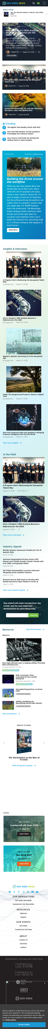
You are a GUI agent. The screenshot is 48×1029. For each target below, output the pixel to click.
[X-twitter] (14, 892)
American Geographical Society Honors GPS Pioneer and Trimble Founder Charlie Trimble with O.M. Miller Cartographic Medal (23, 561)
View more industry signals (14, 590)
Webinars (23, 913)
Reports (23, 917)
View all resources (33, 629)
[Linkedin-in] (28, 892)
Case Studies (11, 55)
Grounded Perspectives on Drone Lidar (29, 690)
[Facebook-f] (19, 892)
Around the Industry (11, 106)
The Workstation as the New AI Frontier (24, 759)
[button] (1, 14)
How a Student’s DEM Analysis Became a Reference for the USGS (22, 33)
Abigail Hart (12, 86)
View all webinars (9, 714)
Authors (23, 947)
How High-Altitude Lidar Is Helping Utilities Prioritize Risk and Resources (23, 664)
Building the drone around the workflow (25, 181)
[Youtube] (33, 892)
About (23, 936)
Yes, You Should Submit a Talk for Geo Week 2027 (26, 13)
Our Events (23, 922)
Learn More (24, 834)
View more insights (11, 443)
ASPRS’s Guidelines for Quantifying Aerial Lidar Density (29, 702)
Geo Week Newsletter (23, 900)
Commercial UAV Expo (23, 929)
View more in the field (12, 535)
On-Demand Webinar (23, 694)
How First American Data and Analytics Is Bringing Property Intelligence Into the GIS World (23, 433)
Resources (23, 910)
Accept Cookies (24, 1024)
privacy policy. (10, 1020)
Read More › (13, 16)
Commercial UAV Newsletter (23, 904)
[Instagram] (23, 892)
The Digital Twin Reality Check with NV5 (23, 127)
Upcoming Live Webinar (10, 670)
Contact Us (23, 940)
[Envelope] (37, 892)
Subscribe (33, 615)
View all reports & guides (22, 766)
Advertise (23, 944)
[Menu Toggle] (44, 3)
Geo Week (23, 926)
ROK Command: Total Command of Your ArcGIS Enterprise (26, 677)
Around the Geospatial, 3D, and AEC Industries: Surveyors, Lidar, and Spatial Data (24, 109)
